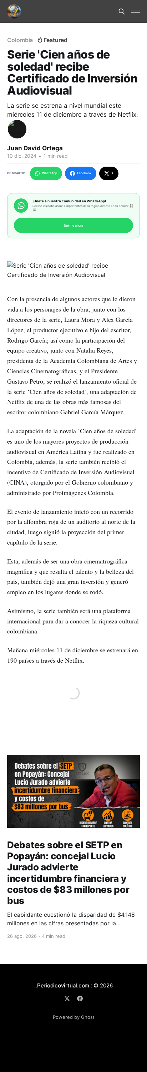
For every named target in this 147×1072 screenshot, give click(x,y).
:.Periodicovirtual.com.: (63, 985)
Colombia (20, 40)
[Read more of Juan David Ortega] (17, 129)
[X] (67, 998)
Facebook (84, 173)
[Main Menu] (135, 11)
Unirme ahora (73, 225)
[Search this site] (121, 11)
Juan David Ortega (35, 148)
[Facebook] (80, 998)
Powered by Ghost (74, 1017)
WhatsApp (49, 173)
